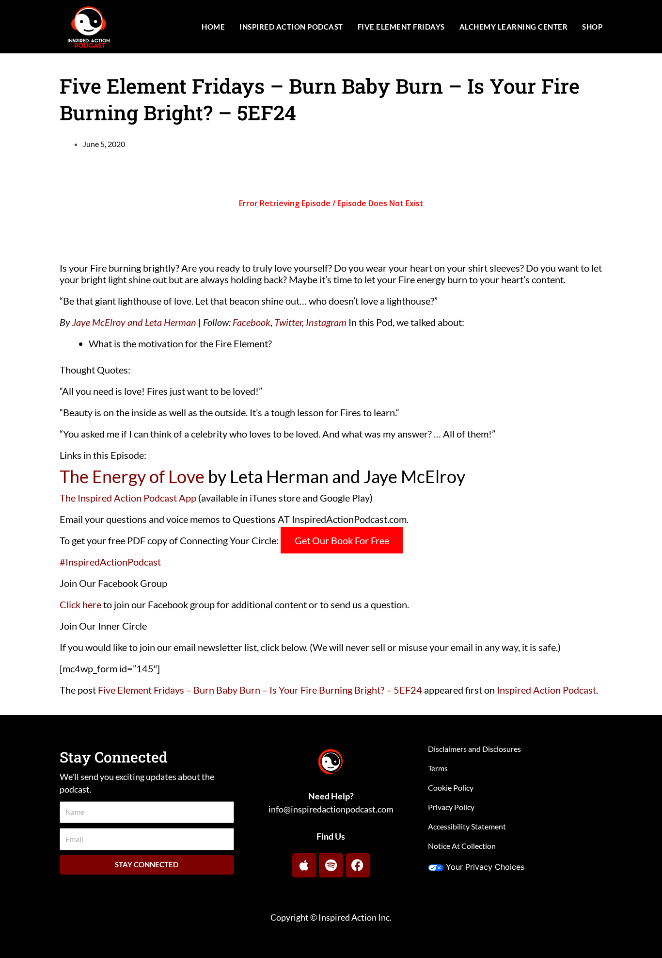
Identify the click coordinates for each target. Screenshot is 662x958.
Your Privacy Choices (485, 867)
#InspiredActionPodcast (110, 562)
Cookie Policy (450, 787)
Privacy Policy (451, 807)
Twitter (288, 322)
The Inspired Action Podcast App (128, 497)
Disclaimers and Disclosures (474, 748)
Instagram (326, 322)
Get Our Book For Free (342, 540)
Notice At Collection (462, 845)
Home (213, 26)
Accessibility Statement (467, 826)
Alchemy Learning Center (513, 26)
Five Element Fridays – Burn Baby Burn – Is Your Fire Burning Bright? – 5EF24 (260, 690)
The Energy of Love (132, 476)
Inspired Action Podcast (291, 26)
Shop (592, 26)
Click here (80, 604)
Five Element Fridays (401, 26)
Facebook (251, 322)
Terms (438, 768)
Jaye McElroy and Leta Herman (134, 322)
